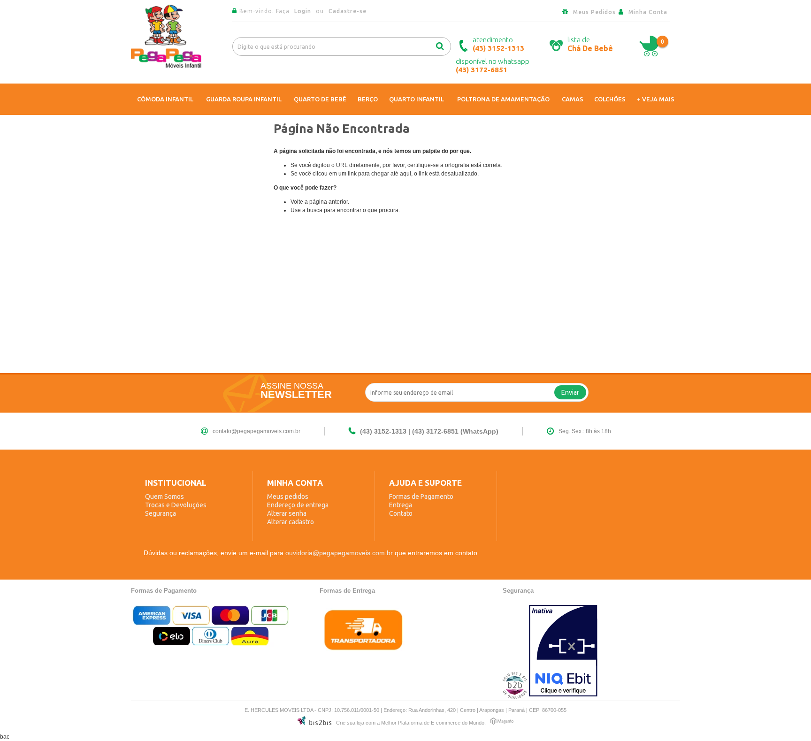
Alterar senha (286, 513)
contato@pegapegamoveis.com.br (256, 431)
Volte (297, 202)
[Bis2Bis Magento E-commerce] (314, 722)
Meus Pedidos (594, 12)
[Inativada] (563, 652)
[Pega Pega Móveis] (166, 65)
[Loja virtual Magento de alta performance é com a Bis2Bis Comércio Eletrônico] (501, 722)
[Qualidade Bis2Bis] (515, 696)
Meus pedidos (287, 496)
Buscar (443, 44)
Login (303, 11)
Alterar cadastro (290, 522)
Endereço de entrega (298, 505)
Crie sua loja (350, 723)
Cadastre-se (348, 11)
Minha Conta (647, 12)
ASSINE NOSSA (291, 385)
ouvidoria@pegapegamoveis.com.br (339, 553)
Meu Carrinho (649, 46)
